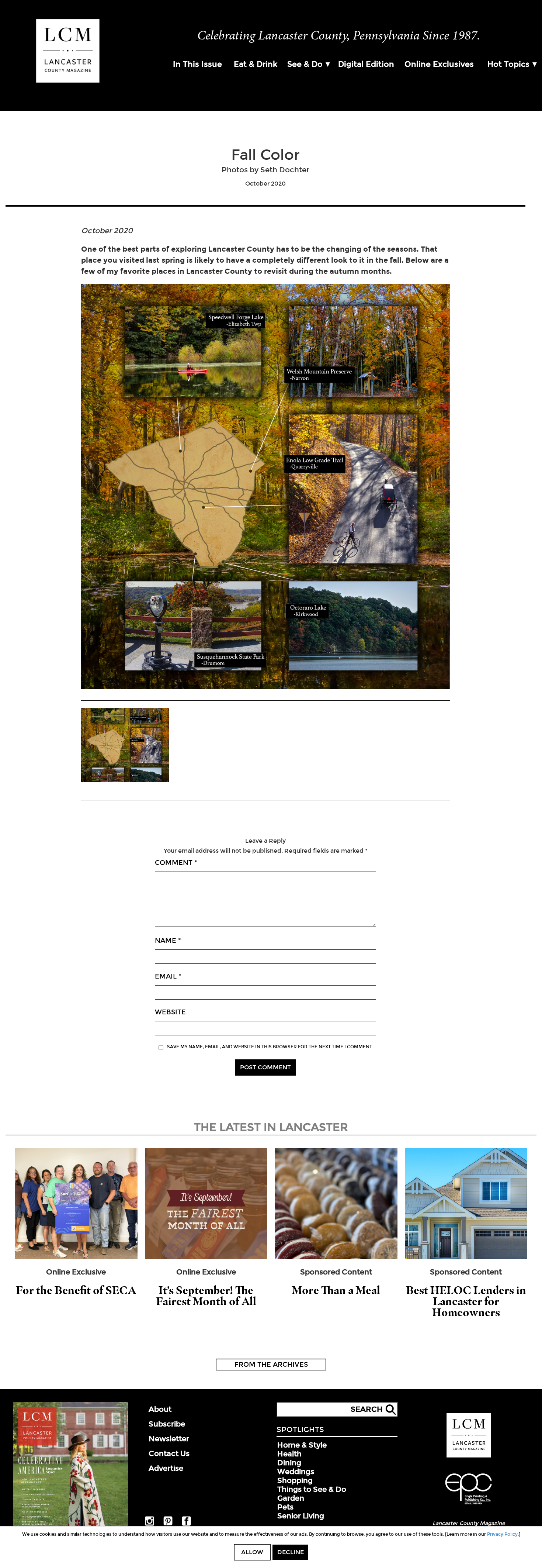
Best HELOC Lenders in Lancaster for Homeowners (466, 1301)
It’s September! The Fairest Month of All (206, 1295)
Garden (290, 1498)
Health (289, 1453)
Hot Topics (508, 64)
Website (170, 1012)
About (160, 1409)
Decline (290, 1552)
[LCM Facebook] (186, 1524)
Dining (289, 1462)
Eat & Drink (255, 64)
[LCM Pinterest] (168, 1524)
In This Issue (197, 64)
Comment (176, 862)
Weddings (295, 1471)
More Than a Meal (336, 1290)
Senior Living (300, 1515)
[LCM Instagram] (149, 1524)
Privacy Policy (502, 1534)
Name (168, 940)
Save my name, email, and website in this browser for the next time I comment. (270, 1047)
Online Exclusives (439, 64)
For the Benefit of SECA (76, 1290)
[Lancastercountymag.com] (469, 1456)
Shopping (295, 1480)
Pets (285, 1507)
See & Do (305, 64)
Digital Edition (366, 64)
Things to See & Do (311, 1489)
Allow (252, 1552)
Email (168, 976)
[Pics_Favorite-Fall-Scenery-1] (125, 746)
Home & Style (302, 1445)
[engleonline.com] (469, 1505)
